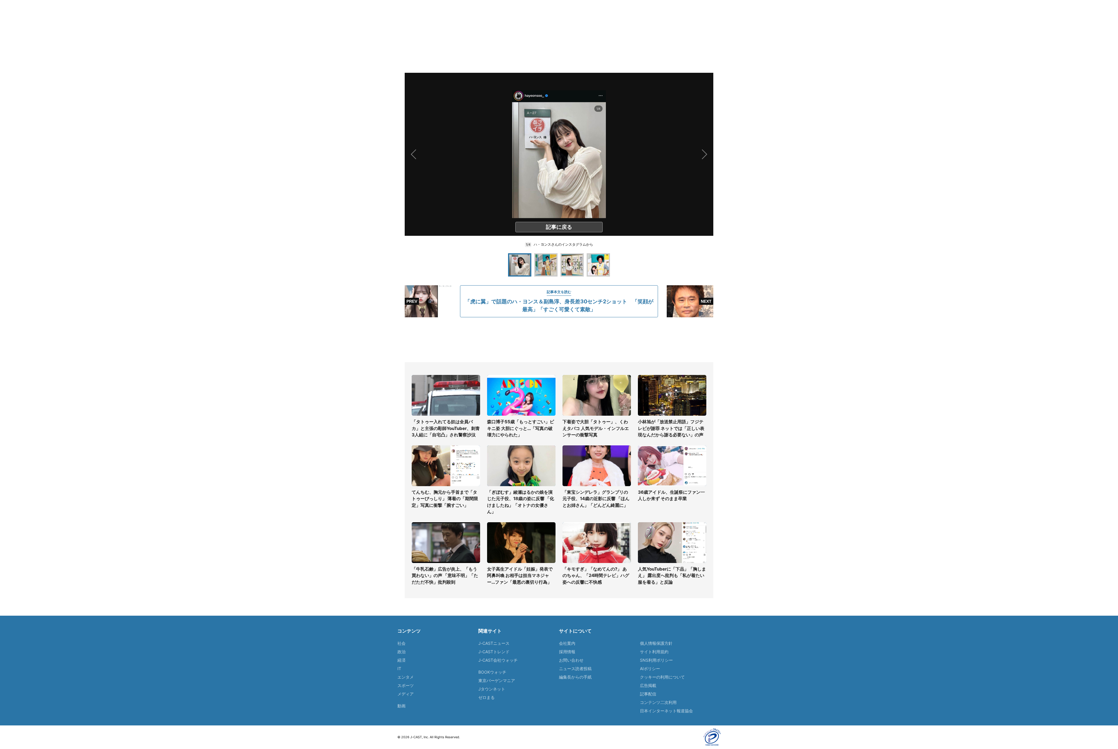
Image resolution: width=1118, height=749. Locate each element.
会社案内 (567, 643)
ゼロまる (486, 697)
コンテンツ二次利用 (658, 702)
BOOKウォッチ (492, 672)
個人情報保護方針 (656, 643)
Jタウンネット (491, 688)
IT (399, 668)
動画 (401, 705)
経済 (401, 660)
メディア (405, 693)
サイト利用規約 (654, 651)
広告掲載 (648, 685)
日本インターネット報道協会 (666, 710)
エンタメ (405, 676)
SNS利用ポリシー (656, 660)
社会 (401, 643)
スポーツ (405, 685)
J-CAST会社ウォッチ (498, 660)
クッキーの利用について (662, 676)
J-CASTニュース (494, 643)
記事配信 (648, 693)
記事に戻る (559, 227)
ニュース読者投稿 (575, 668)
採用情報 (567, 651)
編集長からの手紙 (575, 676)
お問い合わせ (571, 660)
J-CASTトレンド (494, 651)
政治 (401, 651)
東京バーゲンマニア (496, 680)
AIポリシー (650, 668)
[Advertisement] (559, 340)
